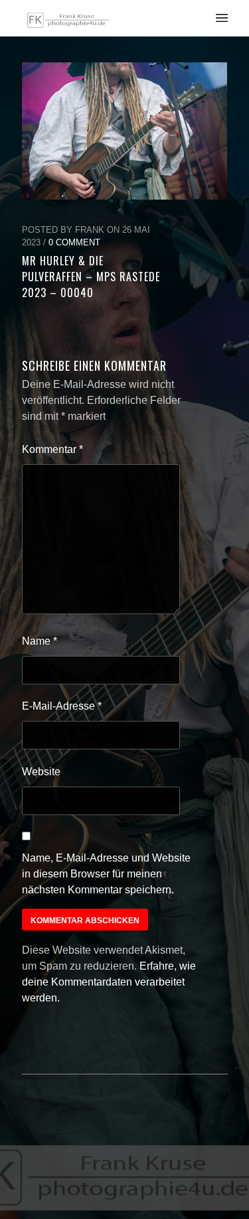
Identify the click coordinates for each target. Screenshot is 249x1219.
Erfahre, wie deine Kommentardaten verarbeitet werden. (109, 981)
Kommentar (52, 449)
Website (41, 771)
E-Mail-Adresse (62, 706)
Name (39, 641)
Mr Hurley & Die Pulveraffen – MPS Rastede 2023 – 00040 (91, 276)
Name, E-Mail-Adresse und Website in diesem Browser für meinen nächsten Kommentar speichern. (106, 873)
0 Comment (74, 242)
